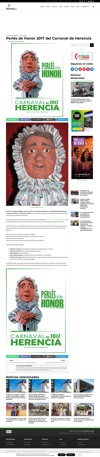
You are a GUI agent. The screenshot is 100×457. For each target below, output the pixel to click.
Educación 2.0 (63, 442)
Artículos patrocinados (65, 433)
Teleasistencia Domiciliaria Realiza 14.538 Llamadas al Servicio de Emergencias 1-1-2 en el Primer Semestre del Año (38, 397)
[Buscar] (92, 45)
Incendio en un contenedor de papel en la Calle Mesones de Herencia (86, 193)
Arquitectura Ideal (10, 444)
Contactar (70, 1)
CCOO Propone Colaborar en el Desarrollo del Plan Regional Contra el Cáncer (83, 396)
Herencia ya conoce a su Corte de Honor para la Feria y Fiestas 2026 (61, 420)
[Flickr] (91, 1)
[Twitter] (82, 1)
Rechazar (71, 454)
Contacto (84, 433)
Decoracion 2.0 (9, 442)
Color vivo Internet (18, 451)
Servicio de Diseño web (76, 433)
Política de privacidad (60, 451)
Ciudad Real (80, 442)
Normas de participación (70, 451)
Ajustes (79, 454)
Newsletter (61, 1)
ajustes (52, 455)
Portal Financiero (63, 444)
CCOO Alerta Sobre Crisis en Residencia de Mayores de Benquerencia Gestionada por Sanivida (38, 421)
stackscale (51, 370)
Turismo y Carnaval (12, 35)
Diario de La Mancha (82, 444)
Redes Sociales (27, 442)
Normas (65, 1)
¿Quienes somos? (48, 1)
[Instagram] (86, 1)
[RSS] (93, 1)
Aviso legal (53, 451)
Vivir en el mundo (45, 444)
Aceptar (62, 454)
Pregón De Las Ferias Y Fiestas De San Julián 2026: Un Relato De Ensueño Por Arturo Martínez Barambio (16, 397)
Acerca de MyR (90, 433)
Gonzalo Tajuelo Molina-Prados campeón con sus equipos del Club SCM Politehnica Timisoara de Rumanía (87, 204)
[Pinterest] (84, 1)
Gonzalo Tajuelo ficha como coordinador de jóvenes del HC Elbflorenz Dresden (81, 100)
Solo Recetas (45, 442)
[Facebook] (80, 1)
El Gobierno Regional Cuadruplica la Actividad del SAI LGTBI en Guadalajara (61, 396)
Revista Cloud (27, 444)
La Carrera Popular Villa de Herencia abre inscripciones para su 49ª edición (84, 420)
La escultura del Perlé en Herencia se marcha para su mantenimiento (87, 215)
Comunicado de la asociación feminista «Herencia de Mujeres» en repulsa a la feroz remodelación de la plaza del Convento (86, 225)
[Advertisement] (50, 22)
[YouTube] (89, 1)
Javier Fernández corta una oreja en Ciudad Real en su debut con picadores (16, 420)
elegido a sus (56, 220)
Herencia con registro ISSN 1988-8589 (83, 451)
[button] (89, 6)
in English (75, 1)
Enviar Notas (55, 1)
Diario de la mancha (89, 431)
